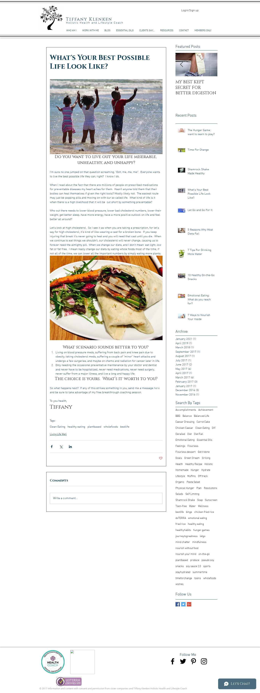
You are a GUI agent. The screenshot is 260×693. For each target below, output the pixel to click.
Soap (200, 500)
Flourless (192, 446)
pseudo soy (208, 560)
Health (179, 464)
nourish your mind (185, 554)
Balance (187, 416)
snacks (179, 566)
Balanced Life (201, 416)
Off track (203, 476)
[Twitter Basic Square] (183, 604)
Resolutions (210, 488)
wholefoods (111, 427)
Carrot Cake (203, 422)
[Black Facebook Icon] (172, 661)
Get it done (204, 452)
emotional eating (197, 518)
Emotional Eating (185, 440)
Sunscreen (211, 500)
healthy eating (76, 427)
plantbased (94, 427)
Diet (189, 434)
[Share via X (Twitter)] (61, 446)
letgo (202, 536)
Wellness (203, 506)
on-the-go (204, 554)
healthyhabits (183, 530)
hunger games (201, 530)
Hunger (195, 470)
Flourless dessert (185, 452)
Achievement (205, 410)
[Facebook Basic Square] (177, 604)
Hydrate (205, 470)
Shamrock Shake (185, 500)
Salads (179, 494)
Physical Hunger (184, 488)
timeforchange (183, 578)
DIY (213, 428)
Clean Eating (57, 427)
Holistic (208, 464)
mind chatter (182, 542)
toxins (197, 578)
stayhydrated (182, 572)
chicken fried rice (204, 512)
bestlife (124, 427)
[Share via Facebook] (51, 446)
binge (189, 512)
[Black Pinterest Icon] (193, 661)
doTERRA (180, 518)
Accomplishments (185, 410)
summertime (200, 572)
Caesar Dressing (184, 422)
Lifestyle (180, 476)
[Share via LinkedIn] (70, 446)
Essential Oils (204, 440)
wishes (179, 584)
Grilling (206, 458)
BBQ (177, 416)
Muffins (191, 476)
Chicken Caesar (184, 428)
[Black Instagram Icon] (204, 661)
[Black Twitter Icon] (183, 661)
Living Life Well (58, 434)
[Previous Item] (181, 65)
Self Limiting (192, 494)
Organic (179, 482)
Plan (199, 488)
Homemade (181, 470)
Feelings (180, 446)
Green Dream (192, 458)
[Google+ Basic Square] (189, 604)
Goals (178, 458)
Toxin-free (181, 506)
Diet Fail (198, 434)
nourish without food (186, 548)
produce (194, 560)
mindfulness (199, 542)
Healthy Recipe (193, 464)
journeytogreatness (186, 536)
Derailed (180, 434)
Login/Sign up (190, 10)
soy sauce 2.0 (193, 566)
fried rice (180, 524)
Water (192, 506)
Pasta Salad (193, 482)
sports (207, 566)
